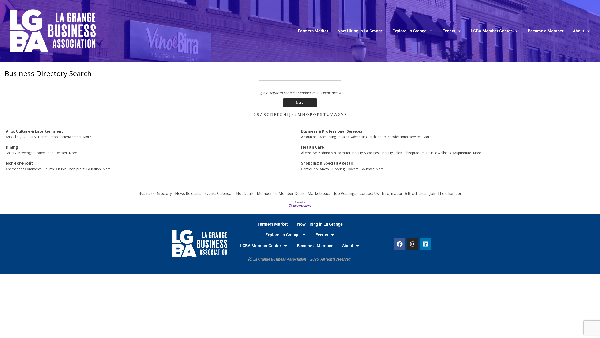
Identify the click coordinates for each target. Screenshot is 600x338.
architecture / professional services (395, 136)
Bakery (11, 152)
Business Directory (155, 193)
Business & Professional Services (331, 131)
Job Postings (345, 193)
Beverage (25, 152)
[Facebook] (399, 244)
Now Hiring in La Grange (360, 30)
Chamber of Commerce (23, 169)
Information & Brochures (404, 193)
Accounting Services (334, 136)
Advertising (359, 136)
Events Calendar (219, 193)
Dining (12, 147)
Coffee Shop (44, 152)
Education (93, 169)
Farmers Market (313, 30)
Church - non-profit (70, 169)
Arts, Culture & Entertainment (34, 131)
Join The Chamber (445, 193)
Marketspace (319, 193)
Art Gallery (13, 136)
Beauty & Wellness (366, 152)
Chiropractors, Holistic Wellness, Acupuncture (437, 152)
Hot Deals (245, 193)
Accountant (309, 136)
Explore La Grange (409, 30)
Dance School (48, 136)
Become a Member (545, 30)
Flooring (338, 169)
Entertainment (71, 136)
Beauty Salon (392, 152)
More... (88, 136)
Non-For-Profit (19, 163)
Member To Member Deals (280, 193)
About (578, 30)
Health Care (312, 147)
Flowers (352, 169)
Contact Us (369, 193)
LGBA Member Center (491, 30)
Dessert (61, 152)
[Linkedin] (425, 244)
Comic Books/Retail (315, 169)
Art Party (29, 136)
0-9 (256, 114)
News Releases (188, 193)
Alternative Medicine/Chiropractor (325, 152)
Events (448, 30)
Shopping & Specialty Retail (327, 163)
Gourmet (367, 169)
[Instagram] (412, 244)
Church (49, 169)
